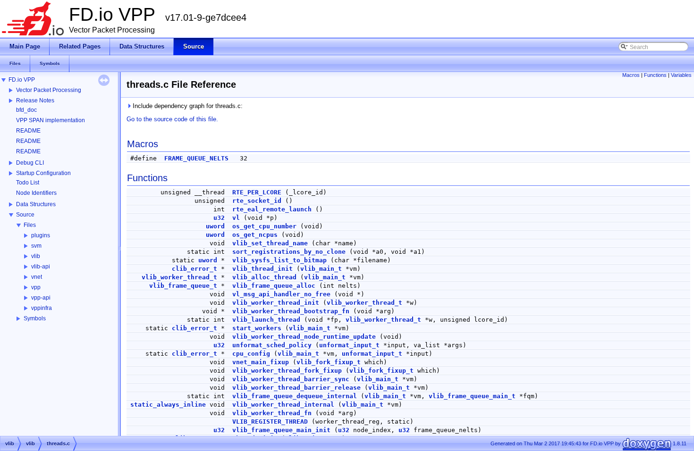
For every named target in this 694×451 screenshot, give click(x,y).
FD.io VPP (21, 79)
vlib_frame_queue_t (183, 285)
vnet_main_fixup (260, 362)
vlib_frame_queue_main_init (281, 430)
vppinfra (41, 308)
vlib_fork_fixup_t (328, 362)
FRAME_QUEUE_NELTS (196, 158)
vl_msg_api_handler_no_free (281, 294)
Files (30, 225)
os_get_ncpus (255, 234)
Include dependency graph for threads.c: (187, 105)
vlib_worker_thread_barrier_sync (290, 379)
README (28, 130)
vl (236, 217)
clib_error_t (194, 268)
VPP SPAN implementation (50, 120)
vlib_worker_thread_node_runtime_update (304, 336)
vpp (36, 287)
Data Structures (36, 204)
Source (25, 214)
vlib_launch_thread (266, 319)
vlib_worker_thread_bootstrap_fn (290, 311)
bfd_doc (26, 110)
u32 (219, 217)
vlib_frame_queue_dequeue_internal (294, 396)
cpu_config (251, 353)
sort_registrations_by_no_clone (289, 251)
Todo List (27, 182)
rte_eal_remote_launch (272, 209)
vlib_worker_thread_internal (283, 404)
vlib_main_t (321, 268)
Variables (681, 75)
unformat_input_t (349, 345)
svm (36, 245)
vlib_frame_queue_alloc (273, 285)
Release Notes (35, 100)
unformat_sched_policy (272, 345)
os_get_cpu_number (264, 226)
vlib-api (40, 266)
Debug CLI (30, 162)
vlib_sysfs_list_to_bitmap (279, 260)
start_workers (256, 328)
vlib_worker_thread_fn (272, 413)
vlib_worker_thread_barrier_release (296, 387)
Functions (655, 75)
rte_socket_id (256, 200)
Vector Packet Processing (48, 90)
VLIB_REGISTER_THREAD (270, 421)
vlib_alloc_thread (264, 277)
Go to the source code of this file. (172, 119)
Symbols (35, 318)
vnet (36, 277)
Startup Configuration (43, 173)
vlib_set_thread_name (270, 243)
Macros (631, 75)
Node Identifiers (36, 193)
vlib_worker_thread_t (179, 277)
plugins (40, 235)
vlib (35, 256)
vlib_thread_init (262, 268)
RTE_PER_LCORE (256, 192)
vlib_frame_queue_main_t (472, 396)
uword (215, 226)
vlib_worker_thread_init (275, 302)
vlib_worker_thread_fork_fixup (287, 370)
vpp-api (41, 297)
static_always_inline (168, 404)
